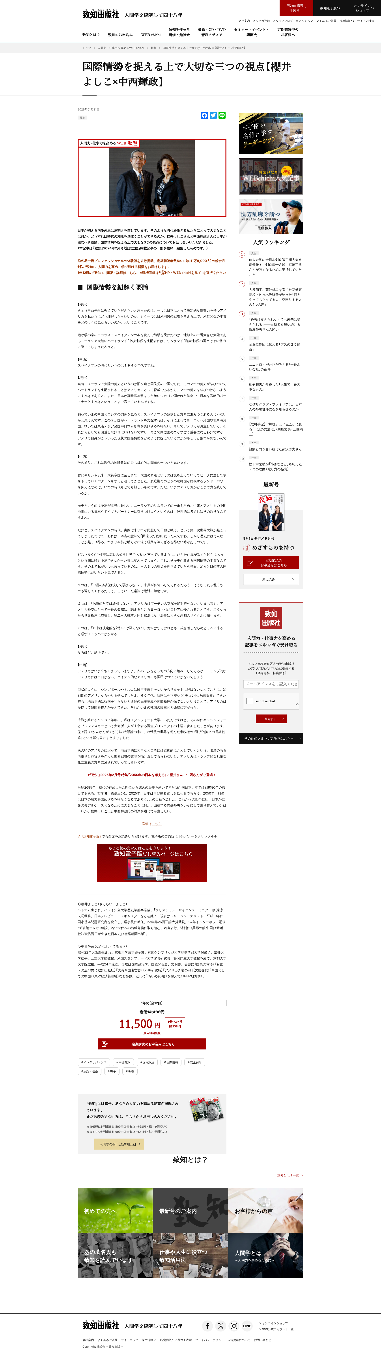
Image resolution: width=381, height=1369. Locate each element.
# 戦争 (112, 1071)
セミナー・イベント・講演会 (251, 32)
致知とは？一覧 (288, 1175)
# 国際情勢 (171, 1062)
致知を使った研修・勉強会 (179, 32)
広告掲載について (239, 1339)
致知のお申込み (120, 34)
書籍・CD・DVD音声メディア (212, 32)
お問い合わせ (262, 1339)
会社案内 (88, 1339)
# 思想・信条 (89, 1071)
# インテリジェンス (93, 1062)
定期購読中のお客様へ (288, 32)
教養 (82, 117)
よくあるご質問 (107, 1339)
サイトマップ (129, 1339)
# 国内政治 (147, 1062)
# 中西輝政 (123, 1062)
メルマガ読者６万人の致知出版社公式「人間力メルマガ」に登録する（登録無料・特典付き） (271, 668)
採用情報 (147, 1340)
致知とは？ (91, 34)
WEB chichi (151, 34)
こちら (131, 272)
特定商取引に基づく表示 (176, 1339)
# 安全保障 (195, 1062)
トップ (86, 48)
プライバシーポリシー (209, 1339)
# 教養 (130, 1071)
